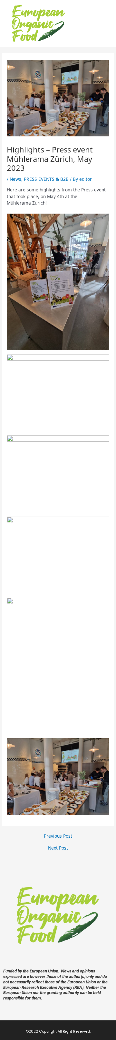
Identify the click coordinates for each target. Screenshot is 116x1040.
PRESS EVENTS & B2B (46, 179)
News (15, 179)
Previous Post (58, 836)
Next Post (58, 848)
